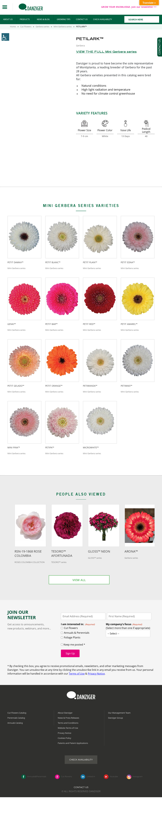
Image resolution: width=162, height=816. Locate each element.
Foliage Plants (72, 637)
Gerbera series (42, 26)
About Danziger (65, 712)
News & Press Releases (68, 717)
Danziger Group (115, 717)
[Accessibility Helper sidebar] (5, 37)
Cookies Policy (64, 738)
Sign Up (70, 653)
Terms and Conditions (68, 722)
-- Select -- (113, 633)
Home (13, 26)
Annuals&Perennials (36, 776)
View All (79, 580)
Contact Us (81, 787)
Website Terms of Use (68, 727)
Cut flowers (66, 776)
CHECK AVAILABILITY (102, 19)
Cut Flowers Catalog (16, 712)
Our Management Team (119, 712)
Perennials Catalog (16, 717)
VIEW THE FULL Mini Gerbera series (106, 52)
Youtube (114, 776)
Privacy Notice (96, 673)
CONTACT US (82, 19)
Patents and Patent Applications (73, 743)
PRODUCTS (25, 19)
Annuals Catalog (15, 722)
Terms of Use (77, 673)
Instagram (138, 776)
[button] (4, 7)
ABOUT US (8, 19)
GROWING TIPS (63, 19)
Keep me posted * (74, 644)
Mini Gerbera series (63, 26)
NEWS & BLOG (43, 19)
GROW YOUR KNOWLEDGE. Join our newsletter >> (128, 6)
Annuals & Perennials (76, 632)
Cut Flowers (25, 26)
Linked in (91, 776)
